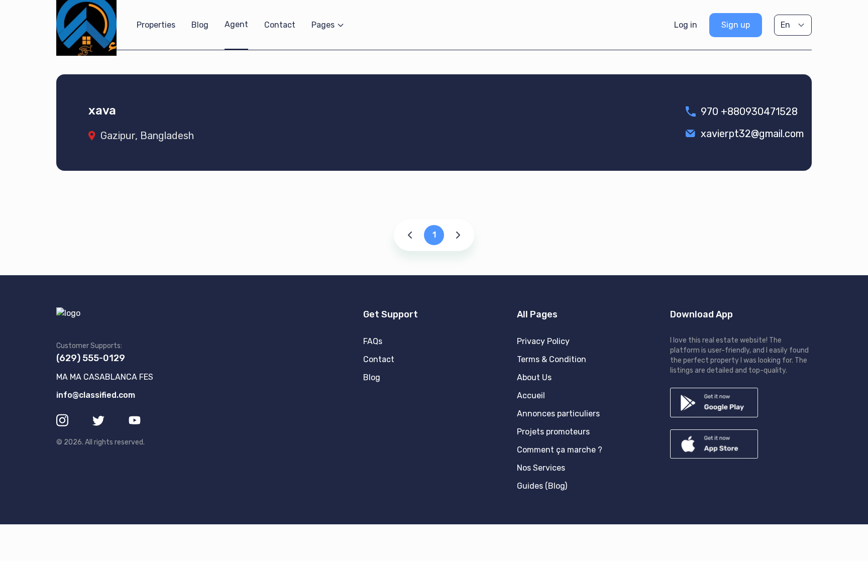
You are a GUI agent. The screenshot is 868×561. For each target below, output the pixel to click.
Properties (156, 25)
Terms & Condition (551, 359)
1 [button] (434, 235)
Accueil (531, 395)
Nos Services (541, 468)
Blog (199, 25)
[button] (411, 235)
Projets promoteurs (553, 431)
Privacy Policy (543, 341)
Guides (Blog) (542, 486)
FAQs (372, 341)
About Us (534, 377)
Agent (236, 24)
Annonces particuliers (558, 413)
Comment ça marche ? (559, 450)
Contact (279, 25)
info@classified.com (95, 395)
